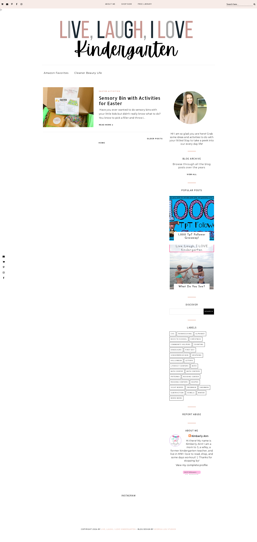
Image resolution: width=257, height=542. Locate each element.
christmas (195, 339)
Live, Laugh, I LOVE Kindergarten (118, 529)
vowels (191, 393)
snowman (191, 387)
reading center (191, 377)
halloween (176, 361)
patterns (175, 377)
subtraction (177, 393)
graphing (197, 355)
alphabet (200, 334)
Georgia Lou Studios (165, 529)
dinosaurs (176, 350)
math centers (193, 371)
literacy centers (179, 366)
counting (198, 345)
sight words (177, 387)
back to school (179, 339)
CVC (173, 334)
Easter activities (109, 91)
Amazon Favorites (56, 73)
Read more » (106, 125)
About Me (110, 4)
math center (177, 371)
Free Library (145, 4)
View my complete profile (192, 465)
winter (201, 393)
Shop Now (126, 4)
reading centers (179, 382)
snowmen (204, 387)
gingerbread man (180, 355)
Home (102, 143)
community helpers (181, 345)
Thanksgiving (185, 334)
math (194, 366)
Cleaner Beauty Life (88, 73)
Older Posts (155, 139)
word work (176, 398)
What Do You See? (191, 286)
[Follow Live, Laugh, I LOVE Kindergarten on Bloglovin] (192, 474)
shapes (195, 382)
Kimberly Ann (200, 436)
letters (189, 361)
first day (190, 350)
